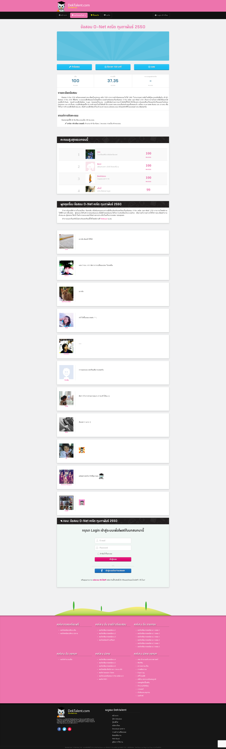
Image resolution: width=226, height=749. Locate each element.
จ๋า (66, 458)
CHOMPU (66, 354)
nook (66, 249)
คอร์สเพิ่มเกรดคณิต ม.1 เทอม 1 (149, 630)
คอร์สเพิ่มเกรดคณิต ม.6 (107, 666)
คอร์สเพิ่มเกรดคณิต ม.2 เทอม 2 (149, 640)
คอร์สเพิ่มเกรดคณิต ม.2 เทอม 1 (149, 637)
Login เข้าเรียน (162, 15)
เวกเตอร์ (141, 689)
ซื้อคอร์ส (95, 15)
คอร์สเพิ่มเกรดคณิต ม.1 (107, 630)
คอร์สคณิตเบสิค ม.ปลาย (69, 633)
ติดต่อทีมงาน (116, 735)
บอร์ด (108, 15)
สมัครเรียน (116, 725)
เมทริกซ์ (140, 696)
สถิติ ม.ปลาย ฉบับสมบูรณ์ (147, 679)
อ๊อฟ (66, 432)
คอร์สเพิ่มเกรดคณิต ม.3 (107, 637)
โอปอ (66, 406)
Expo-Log (141, 673)
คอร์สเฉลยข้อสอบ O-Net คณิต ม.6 (111, 676)
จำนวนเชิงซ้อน (143, 686)
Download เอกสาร (118, 729)
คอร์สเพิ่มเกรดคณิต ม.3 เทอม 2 (149, 647)
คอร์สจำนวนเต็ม (66, 659)
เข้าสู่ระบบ (113, 559)
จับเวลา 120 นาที (114, 67)
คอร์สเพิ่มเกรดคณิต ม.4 (107, 659)
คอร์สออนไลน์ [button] (79, 15)
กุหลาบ (66, 275)
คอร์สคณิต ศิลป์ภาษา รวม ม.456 (110, 669)
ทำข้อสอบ (75, 67)
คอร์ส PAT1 (103, 679)
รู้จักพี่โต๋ (115, 722)
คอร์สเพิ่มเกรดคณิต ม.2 (107, 633)
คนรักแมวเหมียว (66, 301)
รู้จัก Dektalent (117, 719)
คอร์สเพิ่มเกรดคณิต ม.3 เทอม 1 (149, 643)
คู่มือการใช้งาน (117, 742)
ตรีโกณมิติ (141, 676)
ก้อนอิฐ (66, 380)
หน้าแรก (64, 15)
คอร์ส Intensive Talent (106, 673)
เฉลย (152, 67)
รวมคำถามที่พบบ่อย (119, 732)
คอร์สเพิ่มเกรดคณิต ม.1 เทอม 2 (149, 633)
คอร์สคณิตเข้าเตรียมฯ (107, 640)
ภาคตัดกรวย (142, 669)
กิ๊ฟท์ (66, 327)
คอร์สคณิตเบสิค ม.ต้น (68, 630)
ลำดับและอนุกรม (144, 692)
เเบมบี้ (66, 510)
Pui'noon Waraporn (66, 484)
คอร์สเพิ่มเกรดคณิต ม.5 (107, 663)
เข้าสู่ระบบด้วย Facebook (115, 570)
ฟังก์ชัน (140, 663)
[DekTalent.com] (61, 6)
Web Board (116, 739)
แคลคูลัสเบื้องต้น (144, 682)
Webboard (104, 219)
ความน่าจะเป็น (143, 666)
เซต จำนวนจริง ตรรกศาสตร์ (148, 659)
